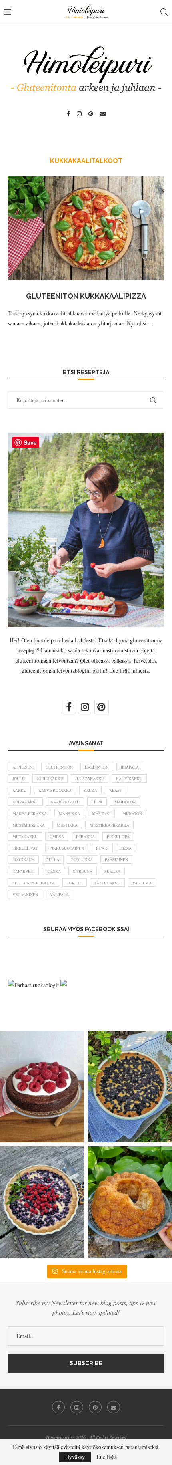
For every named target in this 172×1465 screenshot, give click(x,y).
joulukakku (50, 778)
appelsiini (23, 767)
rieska (53, 871)
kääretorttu (65, 802)
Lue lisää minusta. (129, 670)
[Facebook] (68, 114)
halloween (97, 767)
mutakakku (25, 836)
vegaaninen (25, 894)
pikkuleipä (118, 836)
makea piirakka (29, 813)
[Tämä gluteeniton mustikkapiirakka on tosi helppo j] (130, 1086)
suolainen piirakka (33, 883)
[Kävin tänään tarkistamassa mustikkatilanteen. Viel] (42, 1202)
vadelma (142, 883)
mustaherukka (28, 825)
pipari (102, 848)
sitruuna (82, 871)
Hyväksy (75, 1457)
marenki (101, 813)
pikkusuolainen (67, 848)
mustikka (67, 825)
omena (57, 836)
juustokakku (89, 778)
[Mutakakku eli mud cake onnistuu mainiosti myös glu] (42, 1086)
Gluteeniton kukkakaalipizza (86, 296)
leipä (97, 802)
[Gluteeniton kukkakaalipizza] (86, 228)
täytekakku (107, 883)
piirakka (85, 836)
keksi (115, 790)
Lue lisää (106, 1457)
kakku (19, 790)
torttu (74, 883)
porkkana (23, 859)
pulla (52, 859)
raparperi (23, 871)
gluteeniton (59, 767)
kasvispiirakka (55, 790)
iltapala (130, 767)
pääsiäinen (116, 859)
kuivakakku (25, 802)
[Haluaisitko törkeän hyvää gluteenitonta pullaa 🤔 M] (130, 1202)
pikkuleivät (25, 848)
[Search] (164, 12)
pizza (126, 848)
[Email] (103, 114)
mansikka (69, 813)
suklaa (112, 871)
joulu (18, 778)
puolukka (82, 859)
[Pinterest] (90, 114)
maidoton (125, 802)
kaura (90, 790)
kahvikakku (129, 778)
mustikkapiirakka (109, 825)
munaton (132, 813)
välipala (59, 894)
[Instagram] (79, 114)
